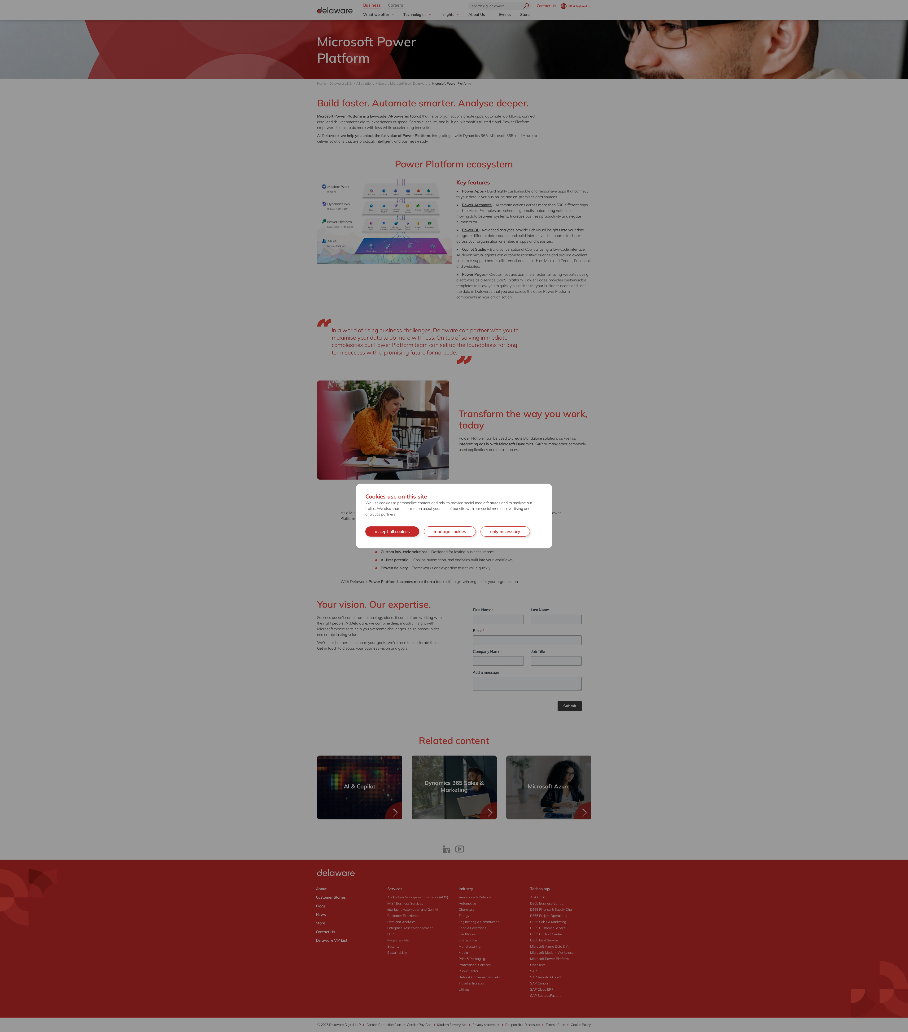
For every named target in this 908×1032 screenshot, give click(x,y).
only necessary (505, 531)
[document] (454, 516)
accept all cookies (392, 531)
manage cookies (450, 531)
